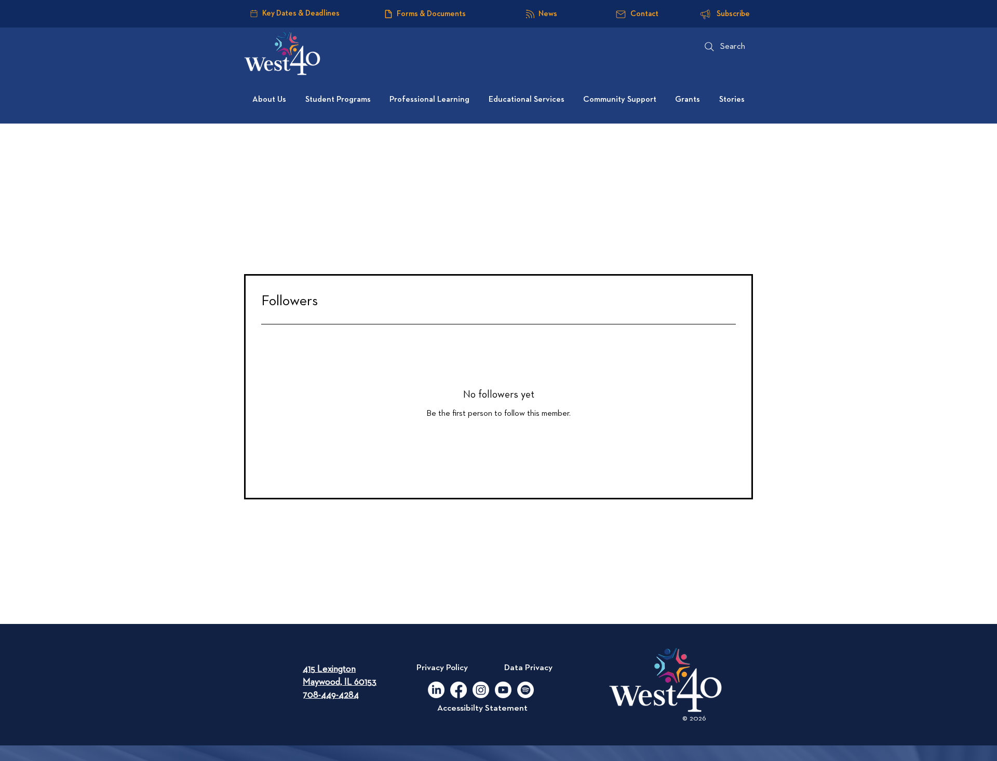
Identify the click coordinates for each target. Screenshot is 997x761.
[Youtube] (503, 690)
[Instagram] (481, 690)
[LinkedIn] (436, 690)
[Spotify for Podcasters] (525, 690)
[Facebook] (458, 690)
